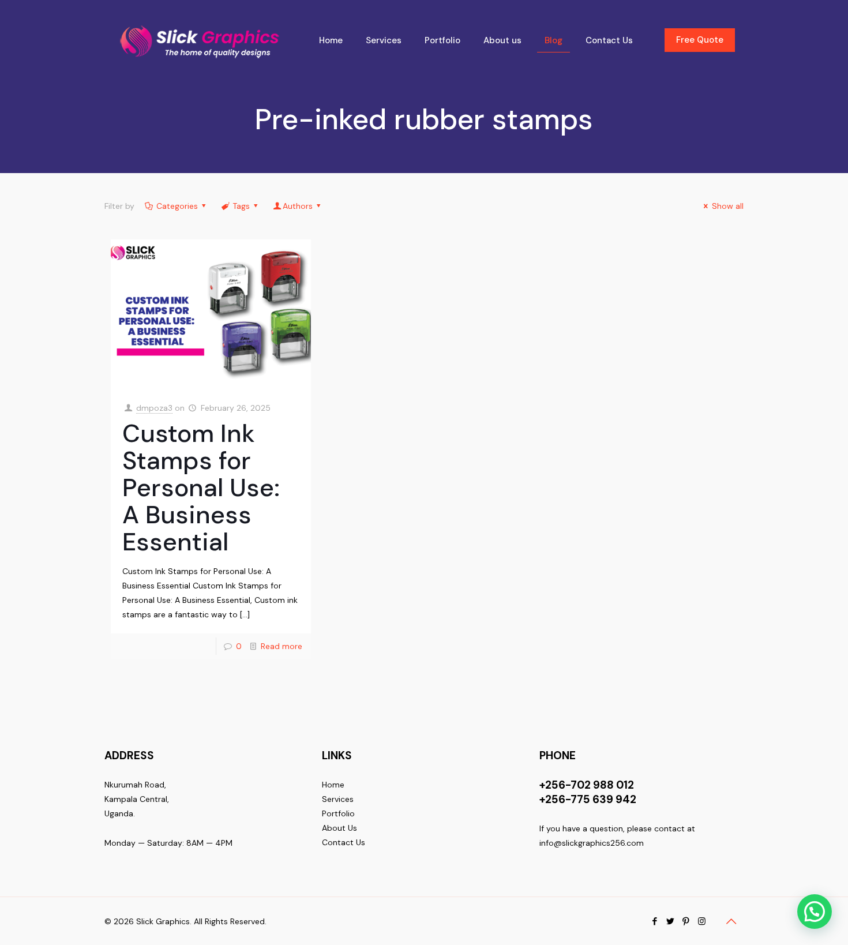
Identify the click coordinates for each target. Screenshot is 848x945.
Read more (281, 646)
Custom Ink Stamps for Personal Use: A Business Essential (201, 487)
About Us (339, 828)
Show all (728, 206)
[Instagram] (702, 921)
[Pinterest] (686, 921)
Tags (241, 206)
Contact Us (343, 842)
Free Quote (699, 40)
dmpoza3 (154, 408)
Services (338, 799)
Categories (177, 206)
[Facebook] (655, 921)
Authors (298, 206)
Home (333, 784)
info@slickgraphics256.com (591, 843)
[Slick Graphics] (202, 40)
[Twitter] (671, 921)
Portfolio (338, 813)
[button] (814, 911)
